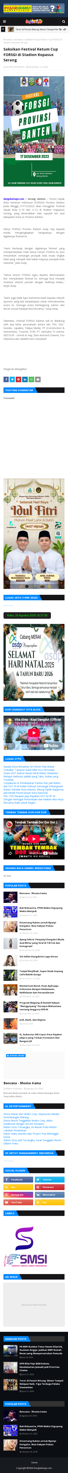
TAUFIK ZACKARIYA (15, 67)
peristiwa (18, 39)
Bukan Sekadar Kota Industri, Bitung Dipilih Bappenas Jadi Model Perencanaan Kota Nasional (33, 791)
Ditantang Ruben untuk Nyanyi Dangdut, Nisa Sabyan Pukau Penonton (38, 926)
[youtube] (18, 1202)
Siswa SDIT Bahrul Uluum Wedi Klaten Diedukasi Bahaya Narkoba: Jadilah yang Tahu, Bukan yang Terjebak (30, 776)
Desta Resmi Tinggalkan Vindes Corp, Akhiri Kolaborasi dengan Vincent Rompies (27, 1122)
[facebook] (18, 1180)
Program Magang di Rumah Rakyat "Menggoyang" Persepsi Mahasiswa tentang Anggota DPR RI (40, 1006)
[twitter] (50, 1180)
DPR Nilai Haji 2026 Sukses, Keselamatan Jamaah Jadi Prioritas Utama (39, 1367)
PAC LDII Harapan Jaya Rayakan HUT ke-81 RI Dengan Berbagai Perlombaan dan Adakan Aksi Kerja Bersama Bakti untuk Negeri (33, 799)
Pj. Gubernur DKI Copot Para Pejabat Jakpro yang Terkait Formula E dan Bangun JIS (41, 1038)
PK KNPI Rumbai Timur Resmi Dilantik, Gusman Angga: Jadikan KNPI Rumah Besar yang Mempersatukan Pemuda (41, 1350)
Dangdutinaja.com (43, 1468)
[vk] (50, 1195)
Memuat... (9, 605)
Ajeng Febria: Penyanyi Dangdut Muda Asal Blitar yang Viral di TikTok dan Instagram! (42, 943)
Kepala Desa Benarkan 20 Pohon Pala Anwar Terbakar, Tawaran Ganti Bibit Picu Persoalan (29, 768)
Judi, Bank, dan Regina (33, 1019)
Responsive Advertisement (34, 1304)
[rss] (18, 1187)
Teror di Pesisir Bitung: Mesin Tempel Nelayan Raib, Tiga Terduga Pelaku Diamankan (41, 1384)
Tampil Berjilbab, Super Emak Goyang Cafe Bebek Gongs (41, 973)
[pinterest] (50, 1187)
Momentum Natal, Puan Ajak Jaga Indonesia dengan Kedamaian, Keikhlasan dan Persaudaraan (39, 989)
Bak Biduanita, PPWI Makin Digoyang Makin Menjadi (41, 909)
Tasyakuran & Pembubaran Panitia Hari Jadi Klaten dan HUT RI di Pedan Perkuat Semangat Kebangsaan (33, 784)
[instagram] (18, 1195)
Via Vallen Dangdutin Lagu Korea (39, 956)
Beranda (7, 39)
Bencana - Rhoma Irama (33, 893)
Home (34, 1462)
